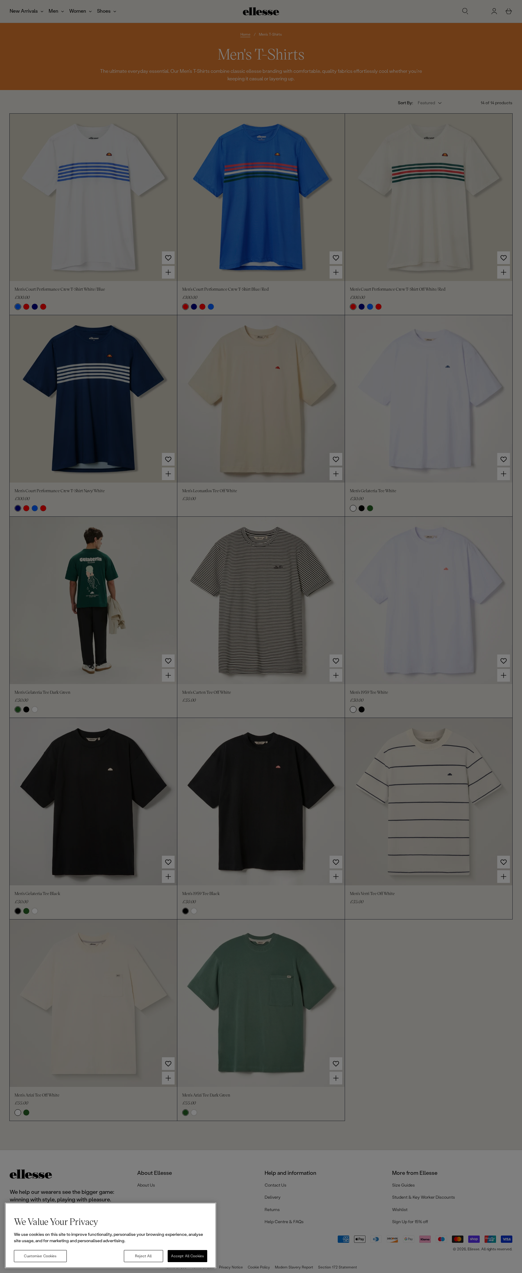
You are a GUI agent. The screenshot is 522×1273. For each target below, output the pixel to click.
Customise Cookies (40, 1256)
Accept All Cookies (187, 1256)
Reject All (143, 1256)
